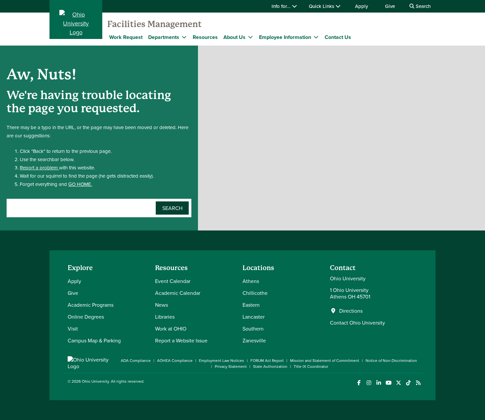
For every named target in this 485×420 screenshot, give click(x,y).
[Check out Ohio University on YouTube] (388, 383)
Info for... (282, 6)
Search (422, 6)
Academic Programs (90, 304)
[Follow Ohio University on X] (398, 383)
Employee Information (285, 37)
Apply (361, 6)
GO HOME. (80, 184)
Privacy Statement (231, 366)
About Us (234, 37)
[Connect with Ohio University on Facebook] (359, 383)
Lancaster (253, 316)
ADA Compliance (136, 360)
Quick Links (322, 6)
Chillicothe (255, 293)
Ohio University (95, 381)
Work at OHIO (170, 328)
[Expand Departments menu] (184, 37)
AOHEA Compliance (175, 360)
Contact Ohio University (357, 322)
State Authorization (270, 366)
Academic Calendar (177, 293)
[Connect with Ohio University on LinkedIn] (378, 383)
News (161, 304)
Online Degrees (86, 316)
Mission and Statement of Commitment (324, 360)
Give (390, 6)
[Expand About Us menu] (250, 37)
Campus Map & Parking (94, 340)
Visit (73, 328)
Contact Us (338, 37)
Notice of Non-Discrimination (391, 360)
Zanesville (254, 340)
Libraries (165, 316)
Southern (253, 328)
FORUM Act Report (267, 360)
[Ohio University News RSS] (418, 383)
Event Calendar (172, 281)
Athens (250, 281)
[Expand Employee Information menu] (316, 37)
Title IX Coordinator (311, 366)
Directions (351, 310)
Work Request (126, 37)
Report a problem (39, 167)
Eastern (251, 304)
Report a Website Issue (181, 340)
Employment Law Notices (221, 360)
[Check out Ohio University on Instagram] (369, 383)
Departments (163, 37)
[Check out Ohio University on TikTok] (408, 383)
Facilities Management (154, 24)
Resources (205, 37)
